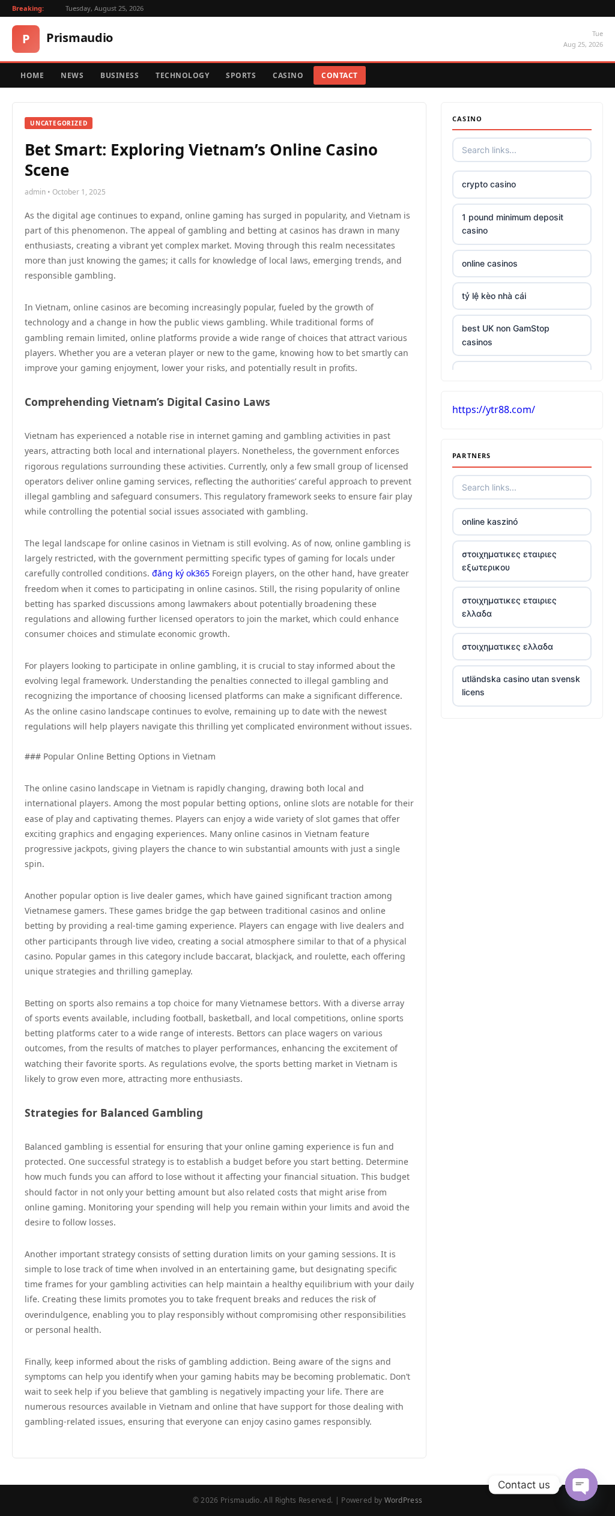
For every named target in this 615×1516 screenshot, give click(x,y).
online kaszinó (490, 521)
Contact (339, 75)
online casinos (490, 263)
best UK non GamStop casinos (506, 334)
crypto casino (489, 184)
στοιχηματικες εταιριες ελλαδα (509, 606)
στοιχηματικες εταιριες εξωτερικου (509, 560)
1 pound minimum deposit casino (512, 223)
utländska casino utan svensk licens (521, 685)
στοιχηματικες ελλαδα (507, 646)
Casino (288, 75)
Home (32, 75)
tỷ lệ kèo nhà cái (494, 296)
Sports (241, 75)
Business (119, 75)
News (72, 75)
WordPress (403, 1500)
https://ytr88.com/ (493, 409)
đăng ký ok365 (181, 573)
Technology (182, 75)
